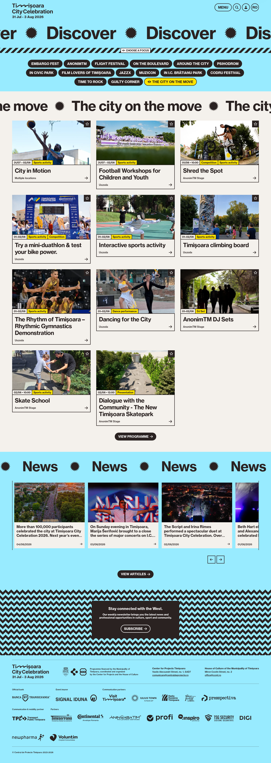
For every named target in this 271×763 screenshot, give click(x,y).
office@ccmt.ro (213, 675)
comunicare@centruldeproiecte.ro (170, 675)
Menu (223, 7)
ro (254, 7)
